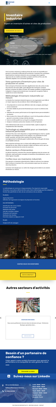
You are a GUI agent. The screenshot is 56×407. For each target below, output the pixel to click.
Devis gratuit (28, 274)
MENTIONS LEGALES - (34, 405)
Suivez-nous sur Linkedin (31, 376)
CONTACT (41, 405)
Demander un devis (14, 30)
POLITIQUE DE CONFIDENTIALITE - (20, 405)
